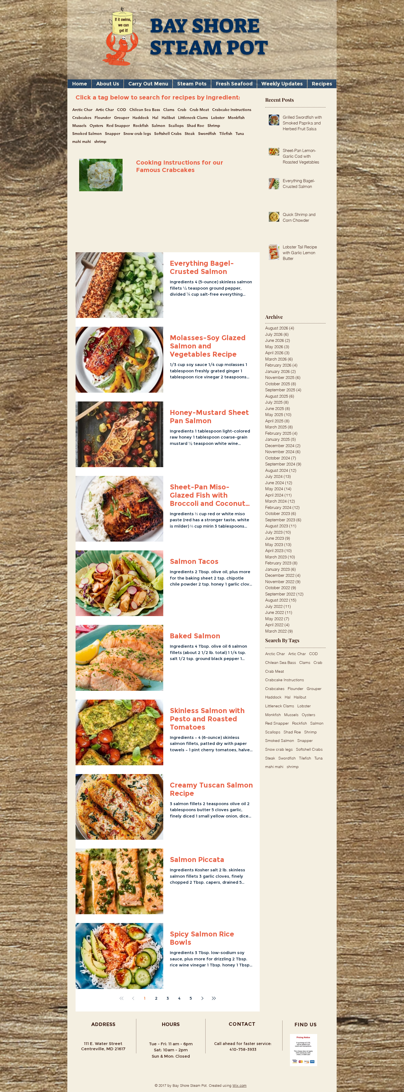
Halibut (168, 117)
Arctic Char (82, 109)
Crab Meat (199, 109)
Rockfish (140, 125)
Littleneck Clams (193, 117)
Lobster (218, 117)
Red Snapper (118, 125)
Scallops (176, 125)
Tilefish (225, 133)
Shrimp (213, 125)
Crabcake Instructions (231, 109)
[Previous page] (133, 998)
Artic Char (105, 109)
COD (121, 109)
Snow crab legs (137, 133)
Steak (190, 133)
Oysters (96, 125)
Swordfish (207, 133)
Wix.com (240, 1085)
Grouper (121, 117)
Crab (182, 109)
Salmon (158, 125)
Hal (155, 117)
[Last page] (214, 998)
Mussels (79, 125)
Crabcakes (81, 117)
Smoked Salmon (87, 133)
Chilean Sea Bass (144, 109)
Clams (168, 109)
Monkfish (236, 117)
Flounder (103, 117)
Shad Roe (195, 125)
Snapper (112, 133)
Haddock (140, 117)
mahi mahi (81, 141)
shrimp (100, 141)
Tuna (240, 133)
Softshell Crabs (167, 133)
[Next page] (202, 998)
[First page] (121, 998)
